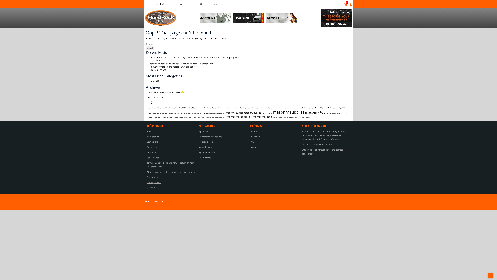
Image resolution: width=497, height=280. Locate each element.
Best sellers (152, 142)
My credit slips (205, 142)
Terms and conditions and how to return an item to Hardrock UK (181, 63)
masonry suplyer (267, 113)
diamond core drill (213, 108)
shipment (190, 117)
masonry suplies (252, 112)
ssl (195, 117)
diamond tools (321, 107)
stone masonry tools (261, 116)
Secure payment (158, 70)
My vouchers (204, 157)
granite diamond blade (191, 113)
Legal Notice (156, 60)
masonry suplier (234, 112)
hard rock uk (204, 113)
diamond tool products (303, 108)
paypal (150, 117)
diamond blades (201, 108)
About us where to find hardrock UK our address (174, 66)
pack (338, 113)
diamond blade (187, 107)
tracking (275, 117)
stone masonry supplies (237, 116)
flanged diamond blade (159, 113)
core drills (165, 108)
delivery (175, 108)
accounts (151, 108)
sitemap (179, 4)
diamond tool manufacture (287, 108)
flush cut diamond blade (175, 113)
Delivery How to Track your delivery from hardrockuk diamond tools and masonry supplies (194, 57)
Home (153, 81)
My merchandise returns (210, 136)
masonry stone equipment (216, 113)
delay (171, 108)
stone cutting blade (203, 117)
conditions (157, 108)
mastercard (332, 113)
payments (344, 113)
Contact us (152, 152)
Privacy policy (157, 117)
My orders (203, 131)
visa (280, 117)
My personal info (206, 152)
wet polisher (306, 117)
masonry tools (316, 112)
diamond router (273, 108)
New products (154, 136)
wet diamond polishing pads (291, 117)
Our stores (152, 147)
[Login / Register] (351, 4)
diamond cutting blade (227, 108)
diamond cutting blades (243, 108)
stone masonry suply (217, 117)
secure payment (181, 117)
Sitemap (151, 187)
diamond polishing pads (259, 108)
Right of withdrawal (169, 117)
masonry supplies (289, 112)
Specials (151, 131)
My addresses (205, 147)
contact (160, 4)
